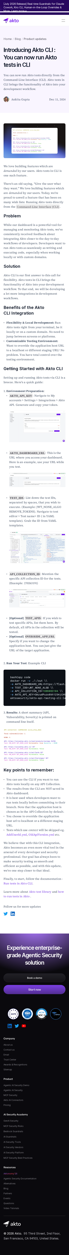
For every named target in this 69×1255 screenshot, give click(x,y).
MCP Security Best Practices (18, 1158)
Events (7, 1198)
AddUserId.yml (16, 834)
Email (6, 1054)
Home (8, 39)
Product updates (35, 39)
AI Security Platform (14, 1152)
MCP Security (10, 1095)
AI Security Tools (12, 1142)
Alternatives (10, 1183)
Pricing (7, 1105)
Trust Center (10, 1059)
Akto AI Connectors (13, 1100)
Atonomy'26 (10, 1173)
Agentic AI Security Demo (16, 1085)
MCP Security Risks (14, 1126)
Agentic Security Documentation (20, 1178)
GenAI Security (11, 1120)
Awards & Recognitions (15, 1064)
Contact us (9, 1049)
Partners (8, 1193)
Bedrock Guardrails (13, 1131)
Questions (9, 1203)
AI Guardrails (10, 1136)
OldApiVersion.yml (41, 834)
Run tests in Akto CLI (18, 883)
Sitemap (8, 1069)
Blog (18, 39)
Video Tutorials (11, 1208)
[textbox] (34, 688)
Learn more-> (19, 10)
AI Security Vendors (13, 1147)
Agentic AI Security (13, 1090)
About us (8, 1044)
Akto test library (40, 892)
